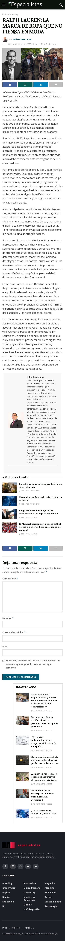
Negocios (50, 883)
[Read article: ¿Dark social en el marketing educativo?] (22, 813)
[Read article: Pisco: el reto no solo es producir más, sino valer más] (9, 487)
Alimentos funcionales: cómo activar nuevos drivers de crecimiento (44, 776)
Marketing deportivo (29, 899)
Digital (6, 892)
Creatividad (8, 887)
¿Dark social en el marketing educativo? (43, 812)
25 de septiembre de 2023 (18, 44)
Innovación (30, 883)
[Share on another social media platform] (56, 84)
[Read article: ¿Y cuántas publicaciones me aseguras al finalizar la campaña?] (22, 740)
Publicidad (50, 892)
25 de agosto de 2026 (42, 711)
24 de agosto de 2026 (42, 731)
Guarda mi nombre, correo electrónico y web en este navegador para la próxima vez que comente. (33, 664)
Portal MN (29, 927)
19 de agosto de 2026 (42, 767)
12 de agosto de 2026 (30, 504)
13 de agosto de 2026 (30, 491)
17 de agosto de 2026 (42, 818)
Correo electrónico (14, 632)
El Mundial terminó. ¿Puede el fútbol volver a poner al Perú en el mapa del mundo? (40, 526)
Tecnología (51, 906)
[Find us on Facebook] (5, 866)
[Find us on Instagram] (21, 866)
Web (4, 646)
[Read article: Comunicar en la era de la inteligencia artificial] (9, 501)
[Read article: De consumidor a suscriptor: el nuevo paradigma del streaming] (22, 793)
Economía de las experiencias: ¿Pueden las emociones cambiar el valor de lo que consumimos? (44, 700)
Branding (14, 14)
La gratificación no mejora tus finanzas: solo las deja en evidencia (38, 512)
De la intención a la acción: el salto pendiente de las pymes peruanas (44, 722)
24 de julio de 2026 (28, 534)
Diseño (6, 897)
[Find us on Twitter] (13, 866)
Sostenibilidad (53, 901)
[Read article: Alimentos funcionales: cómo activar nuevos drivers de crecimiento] (22, 776)
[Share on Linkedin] (40, 84)
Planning (50, 887)
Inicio (4, 14)
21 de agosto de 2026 (42, 750)
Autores (16, 927)
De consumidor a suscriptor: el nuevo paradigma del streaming (42, 795)
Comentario (10, 578)
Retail (48, 897)
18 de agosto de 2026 (42, 784)
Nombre (8, 618)
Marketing (29, 892)
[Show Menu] (3, 4)
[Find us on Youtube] (28, 866)
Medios (28, 904)
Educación (8, 901)
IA (3, 906)
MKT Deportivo (32, 909)
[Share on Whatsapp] (25, 84)
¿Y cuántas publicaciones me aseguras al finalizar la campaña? (43, 742)
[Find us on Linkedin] (36, 866)
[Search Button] (61, 4)
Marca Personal (32, 887)
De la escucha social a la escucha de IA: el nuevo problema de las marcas (44, 759)
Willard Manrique (22, 39)
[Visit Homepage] (32, 5)
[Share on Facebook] (9, 84)
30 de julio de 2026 (28, 517)
